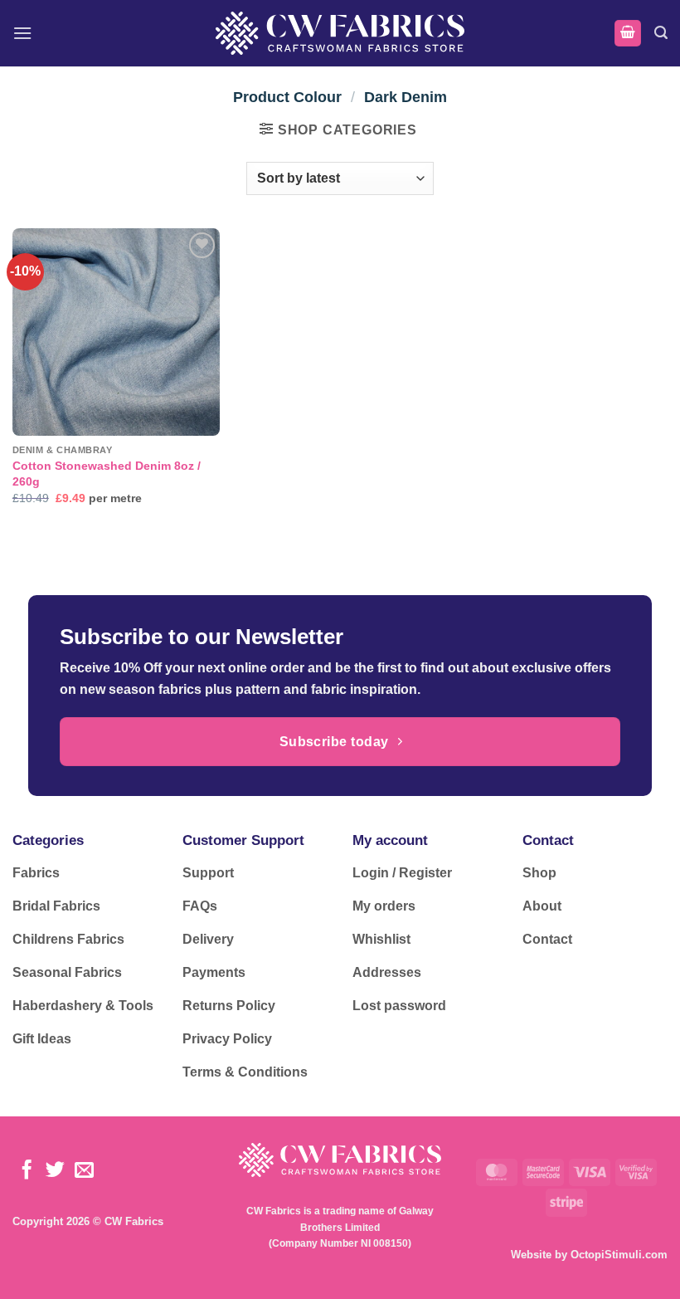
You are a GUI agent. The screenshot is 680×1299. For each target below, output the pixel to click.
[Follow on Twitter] (55, 1171)
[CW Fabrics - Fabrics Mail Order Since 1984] (340, 33)
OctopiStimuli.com (619, 1254)
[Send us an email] (84, 1171)
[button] (22, 32)
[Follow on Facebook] (26, 1171)
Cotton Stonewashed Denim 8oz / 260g (106, 473)
